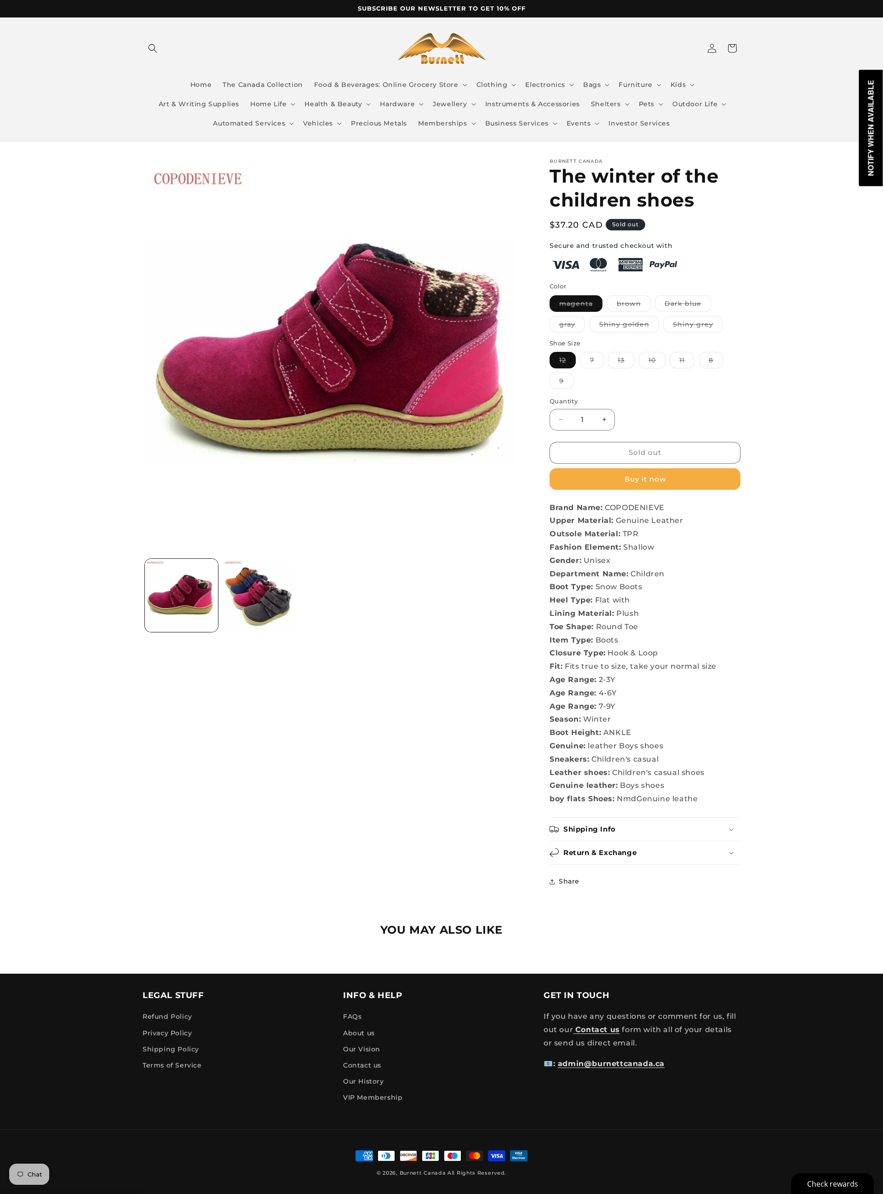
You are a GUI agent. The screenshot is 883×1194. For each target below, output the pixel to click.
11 (686, 362)
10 (656, 362)
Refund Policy (167, 1016)
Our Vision (361, 1049)
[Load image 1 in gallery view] (181, 595)
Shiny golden (629, 326)
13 (626, 362)
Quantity (564, 401)
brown (634, 305)
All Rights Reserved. (476, 1173)
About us (359, 1033)
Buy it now (645, 479)
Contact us (362, 1065)
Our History (363, 1081)
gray (572, 326)
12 (567, 362)
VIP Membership (372, 1097)
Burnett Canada (424, 1173)
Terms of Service (172, 1065)
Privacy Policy (167, 1033)
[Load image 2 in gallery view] (259, 595)
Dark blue (688, 305)
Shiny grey (698, 326)
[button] (153, 48)
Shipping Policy (171, 1049)
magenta (580, 305)
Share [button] (569, 881)
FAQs (352, 1016)
